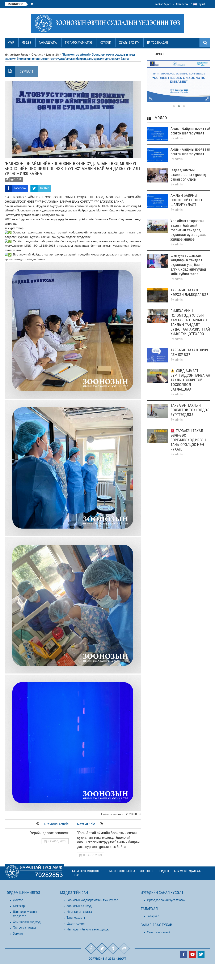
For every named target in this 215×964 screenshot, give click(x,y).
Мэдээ (26, 42)
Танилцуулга (48, 42)
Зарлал (18, 933)
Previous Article (56, 824)
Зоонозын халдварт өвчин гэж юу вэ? (92, 900)
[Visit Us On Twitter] (201, 954)
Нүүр (11, 42)
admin (179, 131)
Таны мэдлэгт (76, 917)
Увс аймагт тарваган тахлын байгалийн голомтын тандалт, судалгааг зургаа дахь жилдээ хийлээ (188, 223)
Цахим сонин (76, 923)
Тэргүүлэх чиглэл (24, 927)
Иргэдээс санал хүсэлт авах (166, 900)
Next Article (86, 824)
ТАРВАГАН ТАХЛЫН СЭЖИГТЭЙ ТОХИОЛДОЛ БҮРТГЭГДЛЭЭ (189, 403)
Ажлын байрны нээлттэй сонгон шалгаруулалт (33, 4)
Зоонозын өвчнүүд (79, 906)
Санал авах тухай (158, 932)
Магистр (19, 906)
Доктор (18, 900)
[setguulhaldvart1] (178, 77)
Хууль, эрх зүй (129, 42)
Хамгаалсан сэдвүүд (27, 922)
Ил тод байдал (157, 42)
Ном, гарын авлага (79, 912)
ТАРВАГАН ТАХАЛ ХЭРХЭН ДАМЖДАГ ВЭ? (189, 285)
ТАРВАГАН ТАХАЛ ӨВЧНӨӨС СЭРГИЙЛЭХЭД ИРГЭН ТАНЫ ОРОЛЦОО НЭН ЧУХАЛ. (188, 433)
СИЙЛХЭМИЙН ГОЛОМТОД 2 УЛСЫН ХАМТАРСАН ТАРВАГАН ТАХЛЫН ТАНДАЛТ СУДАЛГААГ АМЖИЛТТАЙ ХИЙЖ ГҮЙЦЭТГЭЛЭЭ (190, 315)
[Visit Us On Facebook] (183, 954)
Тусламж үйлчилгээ (79, 42)
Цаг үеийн (52, 54)
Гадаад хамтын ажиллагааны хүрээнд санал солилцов (188, 168)
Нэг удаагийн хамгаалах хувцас (88, 929)
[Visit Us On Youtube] (192, 954)
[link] (101, 219)
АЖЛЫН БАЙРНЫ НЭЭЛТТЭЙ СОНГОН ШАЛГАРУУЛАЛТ (186, 193)
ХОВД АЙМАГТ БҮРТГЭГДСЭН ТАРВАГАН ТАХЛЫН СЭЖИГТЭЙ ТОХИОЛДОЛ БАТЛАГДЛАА (190, 373)
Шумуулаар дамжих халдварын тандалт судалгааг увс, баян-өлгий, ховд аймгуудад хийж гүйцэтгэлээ (188, 257)
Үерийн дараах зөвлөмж (49, 833)
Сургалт (105, 42)
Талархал (153, 916)
